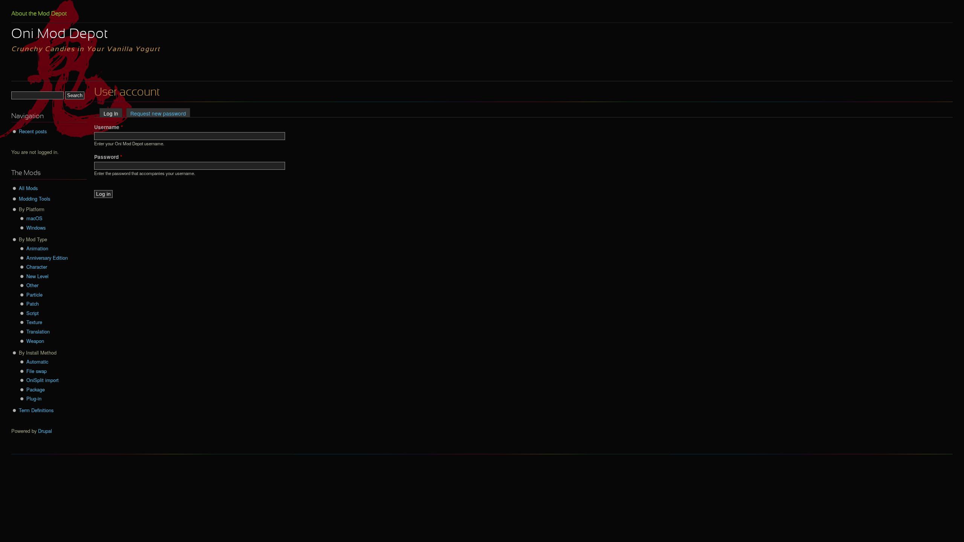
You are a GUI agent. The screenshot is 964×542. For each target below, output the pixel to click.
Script (32, 313)
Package (35, 389)
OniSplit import (42, 380)
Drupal (45, 430)
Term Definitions (36, 410)
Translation (38, 331)
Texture (34, 322)
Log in (113, 113)
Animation (37, 248)
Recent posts (33, 131)
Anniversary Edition (47, 257)
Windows (36, 227)
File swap (36, 371)
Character (36, 266)
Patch (32, 303)
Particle (34, 294)
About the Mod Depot (39, 14)
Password (108, 156)
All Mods (28, 188)
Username (108, 127)
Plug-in (33, 398)
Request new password (158, 113)
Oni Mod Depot (59, 34)
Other (32, 285)
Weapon (35, 340)
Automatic (37, 361)
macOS (34, 218)
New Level (37, 276)
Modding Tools (34, 198)
